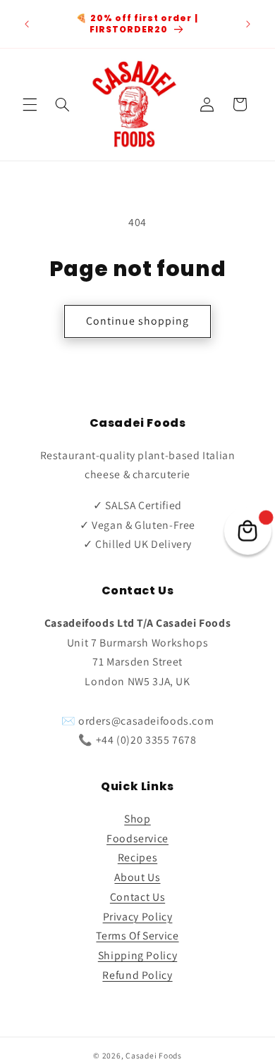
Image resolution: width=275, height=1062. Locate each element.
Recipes (137, 857)
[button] (29, 104)
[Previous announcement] (26, 23)
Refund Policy (137, 975)
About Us (137, 877)
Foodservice (137, 838)
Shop (137, 818)
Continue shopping (138, 320)
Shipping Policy (137, 955)
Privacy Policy (138, 916)
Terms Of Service (137, 935)
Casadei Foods (154, 1055)
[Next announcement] (248, 23)
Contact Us (137, 896)
